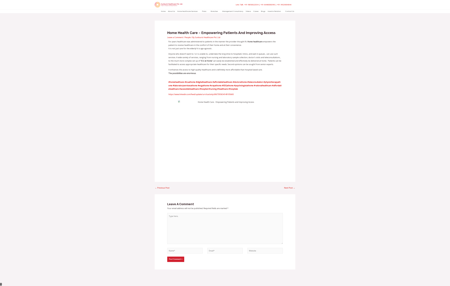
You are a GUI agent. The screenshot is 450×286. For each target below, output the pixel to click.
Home (163, 11)
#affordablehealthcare (222, 82)
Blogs (263, 11)
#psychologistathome (243, 85)
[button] (294, 5)
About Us (171, 11)
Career (256, 11)
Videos (248, 11)
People (188, 37)
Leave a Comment (175, 37)
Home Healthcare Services (187, 11)
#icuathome (190, 82)
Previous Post (162, 188)
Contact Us (289, 11)
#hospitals (233, 89)
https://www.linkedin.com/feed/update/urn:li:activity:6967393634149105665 (201, 94)
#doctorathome (240, 82)
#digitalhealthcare (204, 82)
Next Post (289, 188)
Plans (204, 11)
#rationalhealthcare (263, 85)
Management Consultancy (232, 11)
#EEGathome (228, 85)
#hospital (203, 89)
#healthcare (222, 89)
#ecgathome (203, 85)
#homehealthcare (176, 82)
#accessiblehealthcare (189, 89)
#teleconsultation (255, 82)
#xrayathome (215, 85)
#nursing (212, 89)
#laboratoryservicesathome (185, 85)
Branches (214, 11)
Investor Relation (274, 11)
